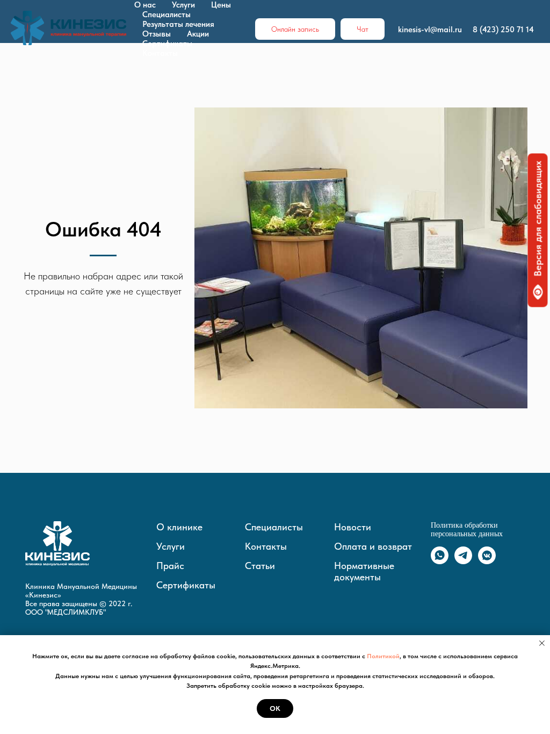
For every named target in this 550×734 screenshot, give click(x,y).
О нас (145, 5)
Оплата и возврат (373, 546)
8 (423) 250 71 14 (503, 29)
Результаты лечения (178, 24)
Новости (352, 526)
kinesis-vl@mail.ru (430, 29)
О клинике (179, 526)
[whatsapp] (439, 561)
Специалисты (166, 14)
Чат (362, 29)
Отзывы (156, 34)
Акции (198, 34)
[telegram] (463, 561)
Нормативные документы (364, 571)
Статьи (260, 565)
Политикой (383, 656)
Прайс (170, 565)
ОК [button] (275, 708)
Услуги (183, 5)
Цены (221, 5)
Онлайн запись (295, 29)
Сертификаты (167, 43)
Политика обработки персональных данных (467, 529)
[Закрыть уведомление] (542, 643)
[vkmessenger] (487, 561)
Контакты (160, 53)
